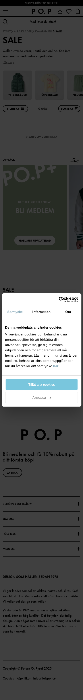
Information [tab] (41, 312)
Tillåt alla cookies (41, 384)
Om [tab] (68, 312)
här (56, 366)
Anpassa (39, 397)
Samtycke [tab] (15, 312)
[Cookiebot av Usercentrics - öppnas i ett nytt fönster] (59, 299)
